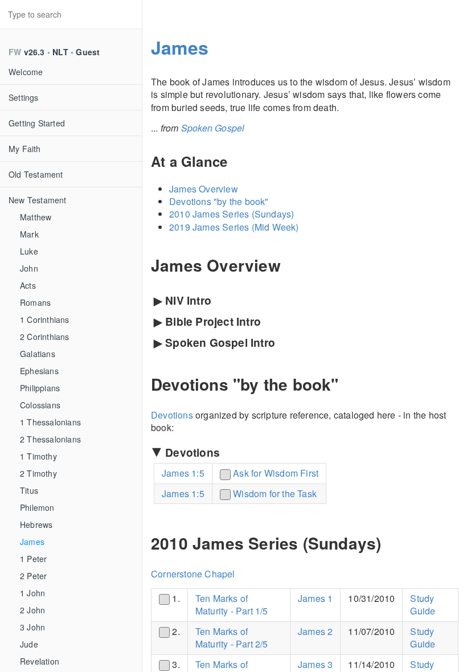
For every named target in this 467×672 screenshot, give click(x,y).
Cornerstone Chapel (193, 573)
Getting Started (37, 123)
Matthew (35, 217)
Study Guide (422, 604)
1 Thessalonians (50, 422)
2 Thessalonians (50, 439)
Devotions (172, 414)
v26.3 (34, 52)
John (29, 268)
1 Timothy (38, 456)
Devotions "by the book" (219, 201)
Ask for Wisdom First (275, 473)
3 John (32, 627)
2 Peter (33, 575)
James (32, 541)
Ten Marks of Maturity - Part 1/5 (231, 604)
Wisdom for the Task (275, 493)
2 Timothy (38, 473)
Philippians (40, 388)
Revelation (39, 661)
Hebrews (36, 524)
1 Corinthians (44, 319)
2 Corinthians (44, 336)
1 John (32, 593)
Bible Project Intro (207, 321)
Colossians (40, 405)
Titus (29, 490)
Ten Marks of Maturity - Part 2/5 (231, 637)
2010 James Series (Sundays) (231, 213)
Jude (29, 644)
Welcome (26, 71)
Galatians (37, 353)
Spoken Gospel (213, 127)
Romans (35, 302)
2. (175, 631)
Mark (29, 234)
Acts (28, 285)
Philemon (37, 507)
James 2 (315, 631)
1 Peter (33, 558)
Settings (24, 97)
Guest (88, 52)
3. (175, 664)
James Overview (203, 188)
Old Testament (36, 174)
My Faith (25, 148)
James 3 (315, 664)
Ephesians (39, 370)
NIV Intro (182, 300)
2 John (32, 610)
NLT (60, 52)
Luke (29, 251)
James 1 (315, 598)
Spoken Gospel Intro (214, 342)
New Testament (38, 200)
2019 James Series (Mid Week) (234, 226)
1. (175, 598)
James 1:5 (183, 473)
